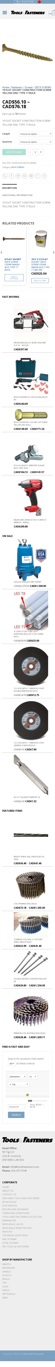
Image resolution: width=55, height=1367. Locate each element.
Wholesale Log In (12, 1224)
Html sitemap (10, 1242)
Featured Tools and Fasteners (20, 1198)
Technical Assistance (15, 1235)
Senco (5, 1290)
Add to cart (14, 152)
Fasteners (17, 87)
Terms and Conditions (15, 1213)
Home (5, 87)
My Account (9, 1201)
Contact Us (9, 1194)
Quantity (7, 142)
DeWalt (6, 1271)
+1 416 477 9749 (25, 1)
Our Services (9, 1205)
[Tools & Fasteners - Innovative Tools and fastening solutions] (28, 11)
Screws (29, 87)
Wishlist (7, 1231)
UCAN (5, 1286)
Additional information (17, 195)
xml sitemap (9, 1239)
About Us (7, 1190)
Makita (6, 1264)
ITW (4, 1282)
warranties (9, 1220)
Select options (14, 277)
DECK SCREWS (43, 87)
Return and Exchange (15, 1209)
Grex (5, 1297)
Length (6, 134)
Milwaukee (8, 1267)
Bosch (6, 1279)
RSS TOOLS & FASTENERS (15, 1246)
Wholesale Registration (16, 1227)
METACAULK (8, 1293)
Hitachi (6, 1275)
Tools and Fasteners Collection (22, 1216)
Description (9, 187)
